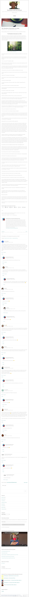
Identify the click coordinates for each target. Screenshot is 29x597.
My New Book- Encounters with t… (14, 575)
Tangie (5, 434)
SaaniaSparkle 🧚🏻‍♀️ (6, 582)
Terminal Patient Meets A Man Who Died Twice (22, 231)
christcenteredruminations (8, 454)
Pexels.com (14, 51)
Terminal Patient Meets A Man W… (17, 580)
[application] (14, 539)
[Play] (2, 545)
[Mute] (25, 545)
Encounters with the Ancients (14, 10)
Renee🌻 (5, 325)
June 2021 (3, 500)
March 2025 (3, 497)
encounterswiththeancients (12, 29)
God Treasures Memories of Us (6, 551)
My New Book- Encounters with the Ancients (8, 556)
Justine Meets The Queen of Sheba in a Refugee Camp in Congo (7, 232)
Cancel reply (25, 482)
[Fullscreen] (26, 545)
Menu (15, 15)
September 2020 (4, 502)
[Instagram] (3, 591)
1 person (5, 293)
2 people (5, 252)
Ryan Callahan (6, 241)
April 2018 (3, 505)
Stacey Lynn (6, 409)
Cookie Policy (14, 595)
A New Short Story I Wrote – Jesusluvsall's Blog (11, 238)
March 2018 (3, 507)
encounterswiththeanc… (7, 580)
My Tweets (3, 563)
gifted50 (5, 288)
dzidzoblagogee (6, 575)
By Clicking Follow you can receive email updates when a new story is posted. (13, 524)
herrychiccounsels (7, 367)
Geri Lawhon (6, 389)
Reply (3, 263)
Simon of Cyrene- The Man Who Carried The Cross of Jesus (10, 554)
